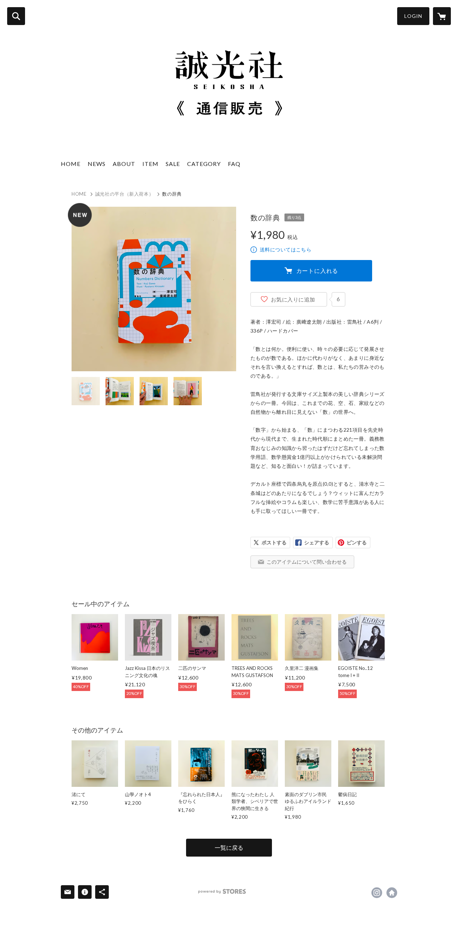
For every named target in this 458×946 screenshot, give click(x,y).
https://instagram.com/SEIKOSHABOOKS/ (376, 892)
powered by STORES (222, 891)
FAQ (234, 163)
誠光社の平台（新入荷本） (124, 194)
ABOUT (124, 163)
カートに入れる (317, 270)
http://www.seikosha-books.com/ (391, 892)
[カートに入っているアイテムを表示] (442, 16)
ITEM (150, 163)
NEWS (97, 163)
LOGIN (413, 16)
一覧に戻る (229, 847)
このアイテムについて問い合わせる (307, 562)
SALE (173, 163)
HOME (71, 163)
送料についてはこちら (285, 249)
